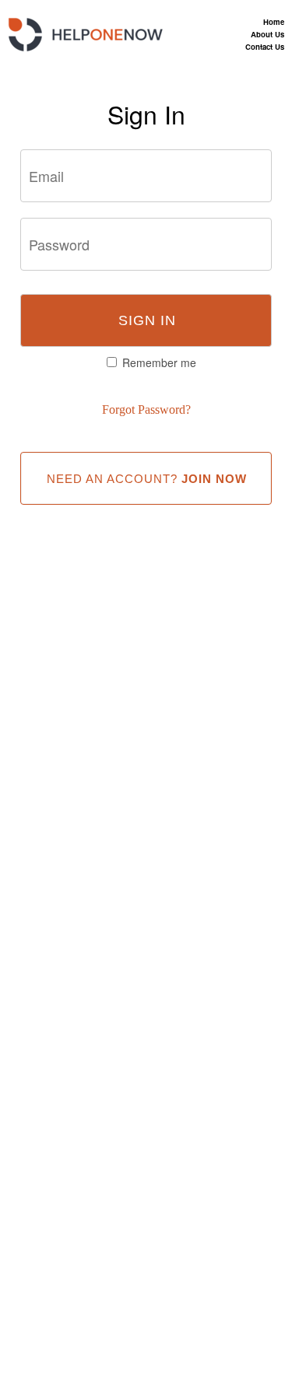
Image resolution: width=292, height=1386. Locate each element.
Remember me (159, 362)
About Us (267, 34)
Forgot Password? (146, 409)
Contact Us (264, 46)
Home (273, 21)
